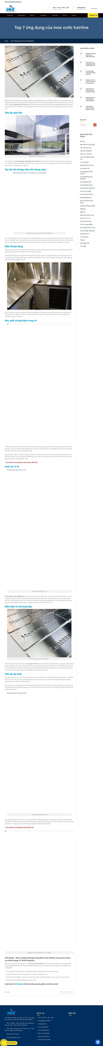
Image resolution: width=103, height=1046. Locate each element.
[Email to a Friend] (66, 992)
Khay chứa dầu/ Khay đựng (86, 202)
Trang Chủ (10, 15)
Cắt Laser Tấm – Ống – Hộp (45, 1017)
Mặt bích (82, 212)
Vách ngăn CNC (84, 243)
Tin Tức (65, 15)
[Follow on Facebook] (90, 2)
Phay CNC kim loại (85, 221)
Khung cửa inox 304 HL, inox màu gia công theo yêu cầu (91, 81)
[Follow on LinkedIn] (96, 2)
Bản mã (82, 141)
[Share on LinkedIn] (72, 992)
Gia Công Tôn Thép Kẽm (87, 188)
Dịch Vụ (32, 15)
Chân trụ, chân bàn (86, 154)
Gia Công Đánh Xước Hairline (86, 172)
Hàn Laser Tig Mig (85, 191)
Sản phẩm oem (84, 234)
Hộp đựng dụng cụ (86, 197)
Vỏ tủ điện (83, 246)
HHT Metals (19, 984)
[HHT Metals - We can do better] (10, 8)
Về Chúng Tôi (21, 15)
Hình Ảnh (55, 15)
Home (6, 41)
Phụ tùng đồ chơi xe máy (87, 227)
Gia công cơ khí (84, 168)
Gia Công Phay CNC (43, 1030)
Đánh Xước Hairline (43, 1036)
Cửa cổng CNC (84, 162)
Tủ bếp (82, 240)
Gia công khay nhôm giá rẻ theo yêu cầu (91, 72)
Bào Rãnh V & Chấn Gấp (87, 144)
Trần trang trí (84, 237)
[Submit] (94, 124)
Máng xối (83, 209)
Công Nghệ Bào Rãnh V (44, 1020)
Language (94, 8)
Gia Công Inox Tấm (85, 182)
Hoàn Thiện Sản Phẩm (44, 1039)
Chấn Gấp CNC (42, 1024)
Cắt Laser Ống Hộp (86, 151)
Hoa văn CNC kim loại (86, 194)
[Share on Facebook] (60, 992)
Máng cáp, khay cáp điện (87, 206)
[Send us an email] (94, 2)
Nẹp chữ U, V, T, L (85, 218)
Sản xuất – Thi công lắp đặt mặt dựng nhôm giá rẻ (90, 64)
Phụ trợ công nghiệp (86, 224)
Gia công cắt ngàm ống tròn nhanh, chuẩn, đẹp (90, 108)
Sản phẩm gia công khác (87, 231)
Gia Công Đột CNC (43, 1027)
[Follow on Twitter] (92, 2)
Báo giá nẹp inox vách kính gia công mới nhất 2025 (90, 99)
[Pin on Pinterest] (69, 992)
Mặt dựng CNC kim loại (87, 215)
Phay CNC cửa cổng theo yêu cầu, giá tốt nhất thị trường (90, 90)
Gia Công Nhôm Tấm (86, 185)
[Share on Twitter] (63, 992)
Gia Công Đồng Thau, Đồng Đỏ (86, 178)
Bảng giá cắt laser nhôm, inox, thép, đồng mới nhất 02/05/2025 (91, 55)
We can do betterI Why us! (13, 2)
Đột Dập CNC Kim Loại (87, 165)
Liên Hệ (74, 15)
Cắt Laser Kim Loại (85, 147)
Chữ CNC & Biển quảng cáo (87, 158)
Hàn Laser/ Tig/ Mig (43, 1033)
